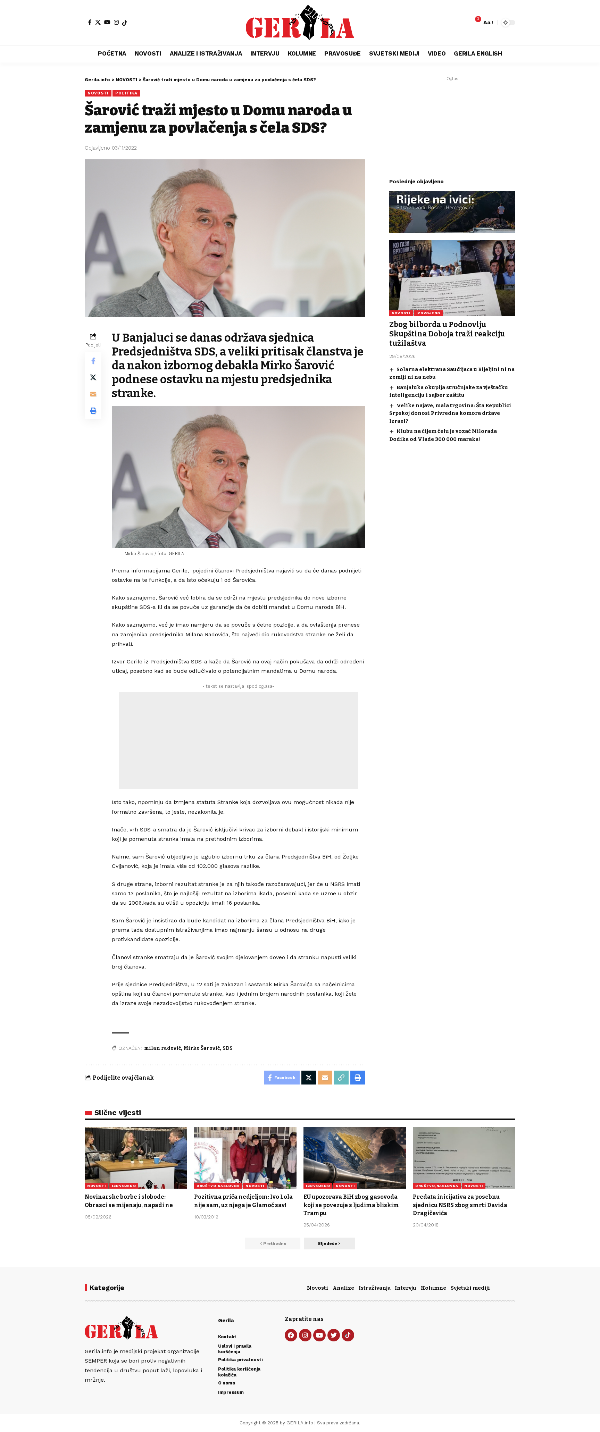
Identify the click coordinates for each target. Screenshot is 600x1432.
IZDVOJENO (428, 313)
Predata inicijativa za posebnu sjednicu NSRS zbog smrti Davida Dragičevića (460, 1205)
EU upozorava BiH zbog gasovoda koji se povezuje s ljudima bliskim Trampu (351, 1205)
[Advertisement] (238, 740)
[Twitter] (333, 1335)
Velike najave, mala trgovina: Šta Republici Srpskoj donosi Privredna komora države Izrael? (450, 413)
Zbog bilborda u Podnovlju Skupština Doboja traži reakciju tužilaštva (447, 334)
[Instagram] (116, 22)
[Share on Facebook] (93, 360)
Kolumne (433, 1288)
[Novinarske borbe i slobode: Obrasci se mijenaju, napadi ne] (136, 1158)
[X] (97, 22)
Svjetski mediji (470, 1288)
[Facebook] (89, 22)
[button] (488, 22)
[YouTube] (107, 22)
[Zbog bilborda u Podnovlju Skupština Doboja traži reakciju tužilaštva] (452, 278)
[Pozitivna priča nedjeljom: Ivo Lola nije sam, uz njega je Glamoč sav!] (245, 1158)
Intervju (405, 1288)
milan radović (162, 1048)
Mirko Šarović (202, 1048)
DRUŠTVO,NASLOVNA (218, 1186)
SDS (228, 1048)
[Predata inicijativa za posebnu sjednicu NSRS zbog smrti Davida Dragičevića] (464, 1158)
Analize (343, 1288)
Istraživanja (375, 1288)
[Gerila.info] (300, 22)
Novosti (317, 1288)
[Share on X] (93, 377)
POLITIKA (126, 93)
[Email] (93, 394)
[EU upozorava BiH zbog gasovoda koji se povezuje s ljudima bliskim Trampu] (354, 1158)
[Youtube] (319, 1335)
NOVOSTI (98, 93)
